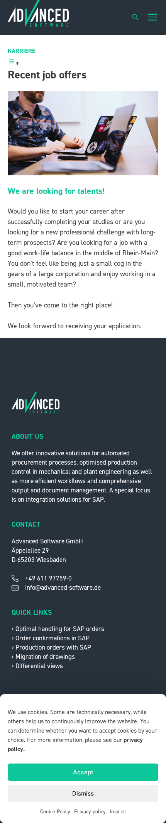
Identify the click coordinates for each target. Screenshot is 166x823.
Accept (83, 772)
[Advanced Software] (38, 17)
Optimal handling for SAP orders (59, 629)
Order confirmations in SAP (52, 638)
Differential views (39, 666)
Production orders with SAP (53, 647)
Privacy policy (90, 811)
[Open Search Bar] (135, 17)
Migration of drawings (45, 657)
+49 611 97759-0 (48, 578)
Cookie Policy (55, 811)
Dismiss (83, 793)
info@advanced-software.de (63, 588)
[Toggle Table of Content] (13, 63)
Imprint (118, 811)
